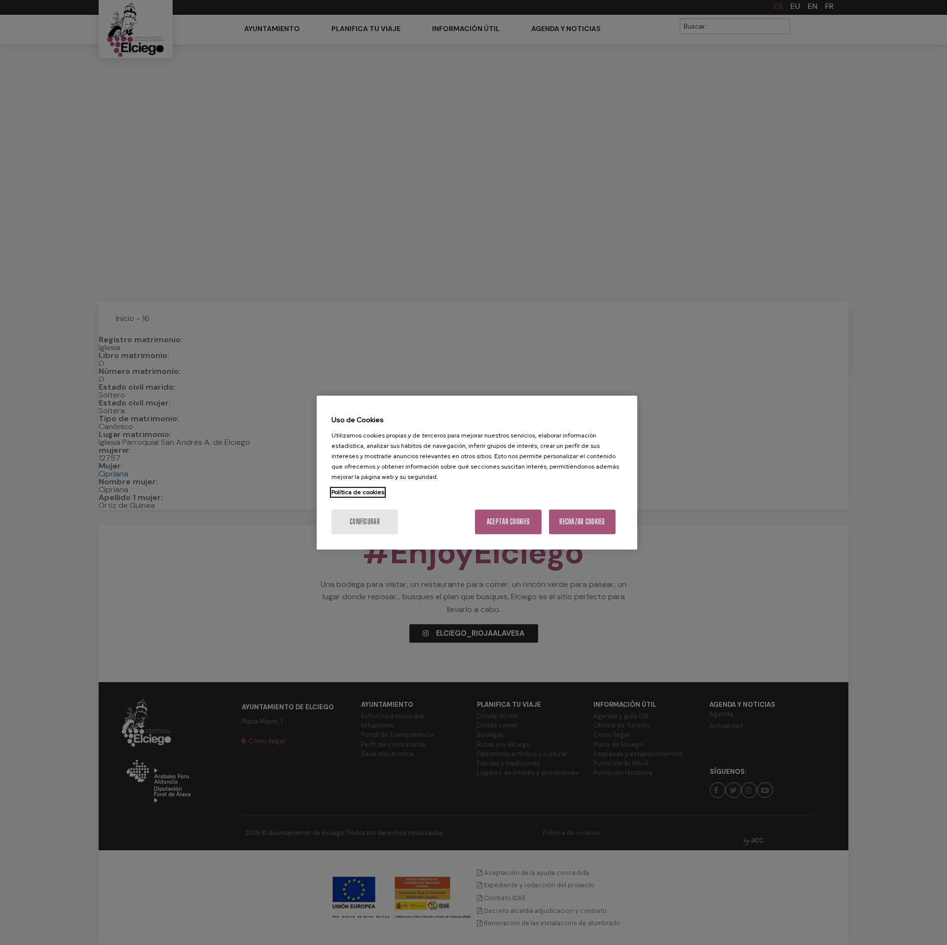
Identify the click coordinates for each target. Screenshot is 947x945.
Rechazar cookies (582, 521)
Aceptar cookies (508, 521)
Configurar (365, 521)
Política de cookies (357, 492)
